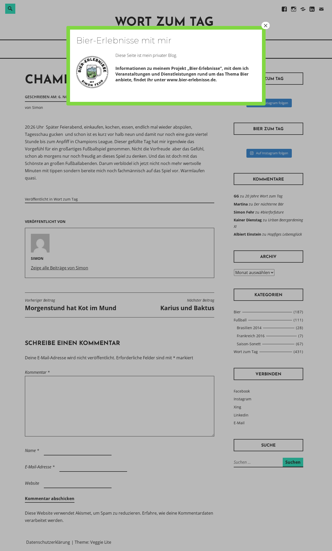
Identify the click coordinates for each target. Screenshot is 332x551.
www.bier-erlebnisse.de (191, 80)
